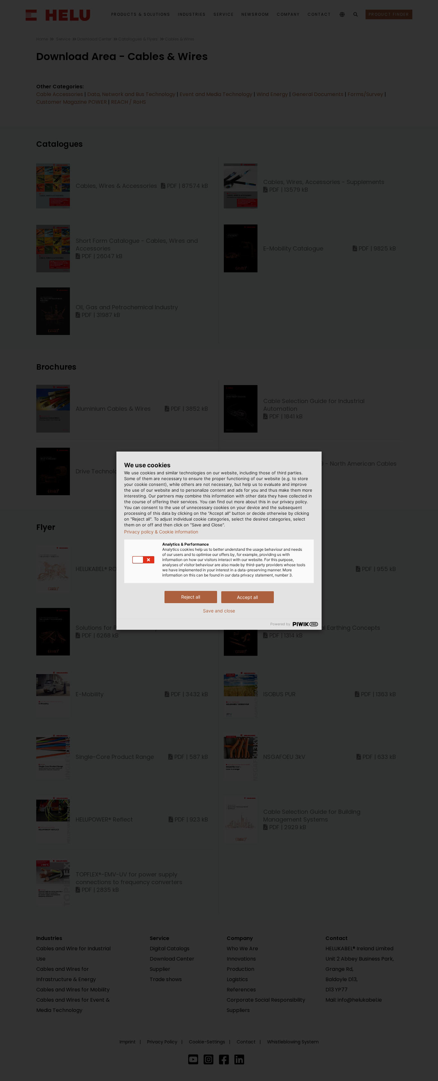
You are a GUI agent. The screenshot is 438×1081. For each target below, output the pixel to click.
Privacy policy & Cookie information (161, 531)
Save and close (219, 610)
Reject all (190, 597)
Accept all (247, 597)
